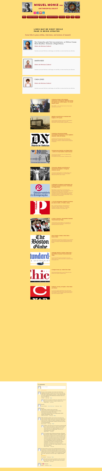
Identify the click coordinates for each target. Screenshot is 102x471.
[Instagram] (35, 13)
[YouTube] (40, 13)
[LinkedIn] (43, 13)
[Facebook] (38, 13)
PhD (61, 5)
